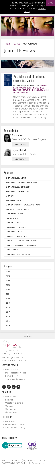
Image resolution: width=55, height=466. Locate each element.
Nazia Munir (17, 135)
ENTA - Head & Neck (13, 200)
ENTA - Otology (12, 218)
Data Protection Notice (15, 373)
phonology (38, 90)
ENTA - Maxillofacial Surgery (18, 209)
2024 (8, 281)
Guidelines (10, 421)
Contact (9, 406)
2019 (8, 303)
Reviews (16, 44)
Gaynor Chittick (19, 150)
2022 (8, 289)
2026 (8, 272)
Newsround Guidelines (15, 424)
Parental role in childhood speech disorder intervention (29, 78)
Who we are (10, 397)
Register (9, 400)
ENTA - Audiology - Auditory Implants (21, 183)
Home (8, 44)
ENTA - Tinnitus (12, 250)
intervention (27, 90)
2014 (8, 325)
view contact (20, 144)
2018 (8, 307)
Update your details (14, 403)
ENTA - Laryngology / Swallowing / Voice (23, 205)
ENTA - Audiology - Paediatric (18, 191)
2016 (8, 316)
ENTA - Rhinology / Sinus (16, 227)
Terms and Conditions (15, 379)
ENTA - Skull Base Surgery (17, 236)
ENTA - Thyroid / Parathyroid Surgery (21, 245)
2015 (8, 321)
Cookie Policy (11, 370)
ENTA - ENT (10, 196)
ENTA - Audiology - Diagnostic (18, 187)
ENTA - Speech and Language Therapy (21, 241)
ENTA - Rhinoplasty (14, 232)
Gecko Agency (38, 463)
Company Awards (13, 412)
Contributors (11, 409)
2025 (8, 276)
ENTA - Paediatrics (13, 223)
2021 (8, 294)
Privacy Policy (11, 376)
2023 (8, 285)
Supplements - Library (15, 427)
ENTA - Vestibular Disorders (18, 254)
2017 (8, 312)
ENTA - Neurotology (14, 214)
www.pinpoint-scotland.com (14, 360)
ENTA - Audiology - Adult (16, 178)
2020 (8, 298)
